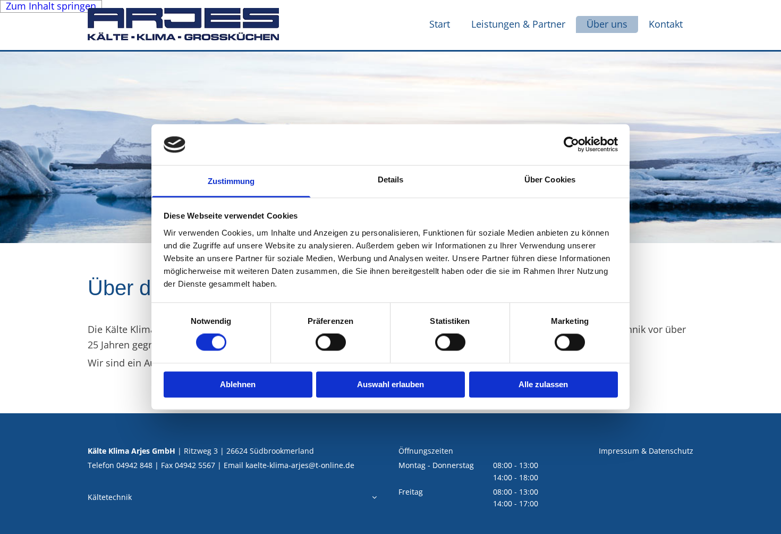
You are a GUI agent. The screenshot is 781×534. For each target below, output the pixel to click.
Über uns (607, 24)
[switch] (331, 342)
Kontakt (666, 24)
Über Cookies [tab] (549, 179)
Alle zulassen (543, 384)
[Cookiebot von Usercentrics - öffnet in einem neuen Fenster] (571, 145)
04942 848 (134, 465)
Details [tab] (391, 179)
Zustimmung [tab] (231, 181)
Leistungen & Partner (518, 24)
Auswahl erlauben (390, 384)
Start (439, 24)
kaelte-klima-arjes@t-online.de (299, 465)
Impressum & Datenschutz (646, 451)
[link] (374, 497)
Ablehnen (238, 384)
